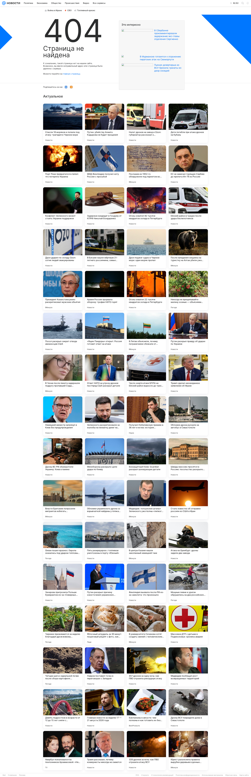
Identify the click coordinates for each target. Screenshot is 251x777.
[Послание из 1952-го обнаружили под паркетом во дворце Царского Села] (146, 165)
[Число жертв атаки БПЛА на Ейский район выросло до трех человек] (146, 374)
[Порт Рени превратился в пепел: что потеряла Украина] (62, 165)
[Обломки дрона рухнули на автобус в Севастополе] (188, 416)
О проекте (145, 775)
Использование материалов (212, 775)
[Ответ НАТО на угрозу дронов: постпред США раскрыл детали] (104, 374)
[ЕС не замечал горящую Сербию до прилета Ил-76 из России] (188, 165)
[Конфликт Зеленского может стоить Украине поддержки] (62, 206)
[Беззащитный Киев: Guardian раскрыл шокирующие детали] (146, 457)
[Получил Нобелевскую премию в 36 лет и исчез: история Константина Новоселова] (146, 416)
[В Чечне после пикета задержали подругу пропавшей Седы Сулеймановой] (62, 374)
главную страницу (71, 74)
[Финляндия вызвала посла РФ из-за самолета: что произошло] (146, 583)
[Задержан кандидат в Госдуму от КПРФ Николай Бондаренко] (104, 206)
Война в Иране (55, 10)
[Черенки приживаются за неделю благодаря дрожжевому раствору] (62, 625)
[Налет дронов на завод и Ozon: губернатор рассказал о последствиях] (146, 123)
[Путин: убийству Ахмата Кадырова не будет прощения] (104, 123)
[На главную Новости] (13, 3)
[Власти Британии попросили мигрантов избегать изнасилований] (62, 499)
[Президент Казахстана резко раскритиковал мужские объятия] (62, 290)
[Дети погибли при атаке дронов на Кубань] (188, 123)
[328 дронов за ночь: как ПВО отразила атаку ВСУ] (146, 750)
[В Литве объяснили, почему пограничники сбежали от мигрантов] (146, 332)
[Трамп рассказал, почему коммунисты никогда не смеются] (104, 750)
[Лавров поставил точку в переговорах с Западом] (104, 667)
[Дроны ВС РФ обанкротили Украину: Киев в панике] (62, 457)
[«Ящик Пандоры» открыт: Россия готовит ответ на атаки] (104, 332)
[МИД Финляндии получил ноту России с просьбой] (104, 165)
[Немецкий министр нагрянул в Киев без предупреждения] (62, 416)
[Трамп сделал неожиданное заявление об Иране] (188, 374)
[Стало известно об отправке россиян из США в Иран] (188, 499)
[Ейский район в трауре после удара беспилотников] (188, 206)
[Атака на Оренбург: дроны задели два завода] (188, 541)
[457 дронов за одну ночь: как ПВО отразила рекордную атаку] (146, 667)
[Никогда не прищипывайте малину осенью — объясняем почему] (188, 290)
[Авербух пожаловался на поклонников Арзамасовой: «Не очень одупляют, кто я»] (62, 750)
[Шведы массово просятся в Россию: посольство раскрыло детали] (188, 457)
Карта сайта (244, 775)
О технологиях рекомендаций (162, 775)
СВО (69, 10)
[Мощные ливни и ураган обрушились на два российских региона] (188, 583)
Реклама (22, 775)
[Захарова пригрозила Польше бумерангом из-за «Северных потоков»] (62, 583)
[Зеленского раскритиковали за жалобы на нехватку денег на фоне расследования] (104, 416)
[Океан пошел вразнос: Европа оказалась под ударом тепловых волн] (62, 541)
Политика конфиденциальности (187, 775)
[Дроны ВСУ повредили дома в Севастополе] (188, 708)
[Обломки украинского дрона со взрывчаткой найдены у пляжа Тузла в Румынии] (104, 499)
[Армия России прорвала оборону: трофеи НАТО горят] (104, 290)
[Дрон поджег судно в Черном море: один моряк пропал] (146, 248)
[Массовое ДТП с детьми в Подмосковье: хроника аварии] (188, 625)
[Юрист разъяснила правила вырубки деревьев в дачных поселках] (188, 750)
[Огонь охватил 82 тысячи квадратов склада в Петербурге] (146, 206)
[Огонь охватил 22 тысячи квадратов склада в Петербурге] (146, 290)
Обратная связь (231, 775)
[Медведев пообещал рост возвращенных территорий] (188, 667)
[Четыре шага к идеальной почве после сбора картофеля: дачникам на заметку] (62, 667)
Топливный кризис (86, 10)
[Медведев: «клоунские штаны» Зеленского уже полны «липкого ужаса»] (146, 499)
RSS (137, 775)
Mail (4, 775)
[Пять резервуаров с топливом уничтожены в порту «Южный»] (104, 541)
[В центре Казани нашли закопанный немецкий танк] (146, 541)
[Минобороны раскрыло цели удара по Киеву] (104, 457)
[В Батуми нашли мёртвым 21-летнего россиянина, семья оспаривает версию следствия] (104, 248)
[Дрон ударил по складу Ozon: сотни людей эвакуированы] (62, 248)
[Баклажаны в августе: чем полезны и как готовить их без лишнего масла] (146, 708)
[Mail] (4, 3)
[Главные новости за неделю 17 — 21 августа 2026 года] (104, 708)
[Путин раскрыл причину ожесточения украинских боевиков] (104, 583)
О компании (12, 775)
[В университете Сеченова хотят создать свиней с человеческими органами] (146, 625)
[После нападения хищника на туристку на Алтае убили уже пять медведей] (188, 248)
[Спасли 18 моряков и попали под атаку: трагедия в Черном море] (62, 123)
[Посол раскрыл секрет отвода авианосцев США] (62, 332)
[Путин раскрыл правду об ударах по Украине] (188, 332)
